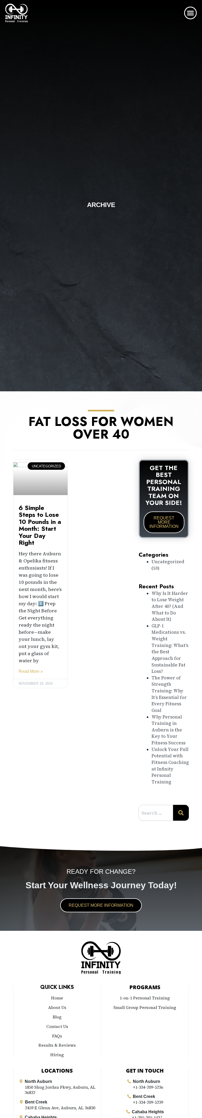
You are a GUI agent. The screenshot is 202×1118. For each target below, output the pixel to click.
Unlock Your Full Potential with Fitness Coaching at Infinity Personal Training (170, 765)
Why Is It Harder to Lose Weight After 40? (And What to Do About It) (170, 606)
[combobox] (156, 813)
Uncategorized (168, 561)
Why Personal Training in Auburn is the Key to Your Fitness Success (168, 730)
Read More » (31, 671)
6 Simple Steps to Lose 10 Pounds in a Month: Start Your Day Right (40, 525)
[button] (190, 13)
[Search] (181, 813)
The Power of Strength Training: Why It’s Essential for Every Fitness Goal (169, 694)
